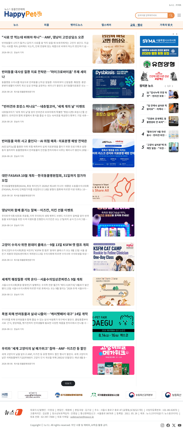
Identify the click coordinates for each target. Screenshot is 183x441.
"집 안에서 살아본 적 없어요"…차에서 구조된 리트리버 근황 (157, 109)
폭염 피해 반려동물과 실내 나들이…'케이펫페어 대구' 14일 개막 (45, 314)
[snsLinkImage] (162, 425)
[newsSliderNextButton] (172, 86)
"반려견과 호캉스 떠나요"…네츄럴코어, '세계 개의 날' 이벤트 (43, 106)
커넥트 (178, 5)
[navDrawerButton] (179, 15)
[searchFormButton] (171, 15)
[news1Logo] (14, 412)
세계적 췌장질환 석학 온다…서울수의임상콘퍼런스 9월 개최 (42, 279)
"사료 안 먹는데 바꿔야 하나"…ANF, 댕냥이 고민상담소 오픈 (43, 37)
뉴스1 (171, 5)
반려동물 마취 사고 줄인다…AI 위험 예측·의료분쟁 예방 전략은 (44, 141)
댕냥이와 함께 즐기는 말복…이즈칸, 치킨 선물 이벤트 (37, 210)
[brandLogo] (23, 12)
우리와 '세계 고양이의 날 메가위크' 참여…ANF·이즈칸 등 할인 (44, 348)
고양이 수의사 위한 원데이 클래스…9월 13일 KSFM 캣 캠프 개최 (45, 245)
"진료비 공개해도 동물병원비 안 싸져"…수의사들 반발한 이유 (157, 122)
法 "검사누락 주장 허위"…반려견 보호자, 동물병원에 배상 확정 (157, 96)
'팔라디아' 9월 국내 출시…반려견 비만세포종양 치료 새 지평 (157, 135)
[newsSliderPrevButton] (165, 86)
